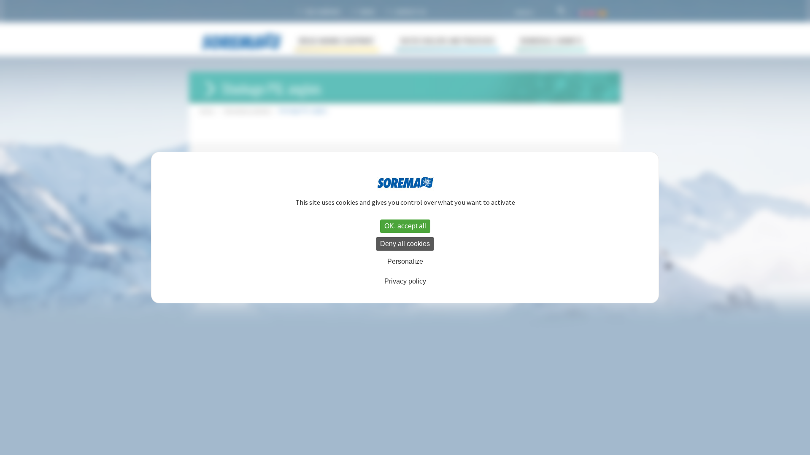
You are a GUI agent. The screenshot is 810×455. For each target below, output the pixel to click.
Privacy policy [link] (405, 281)
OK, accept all (405, 226)
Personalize (405, 261)
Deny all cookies (405, 243)
